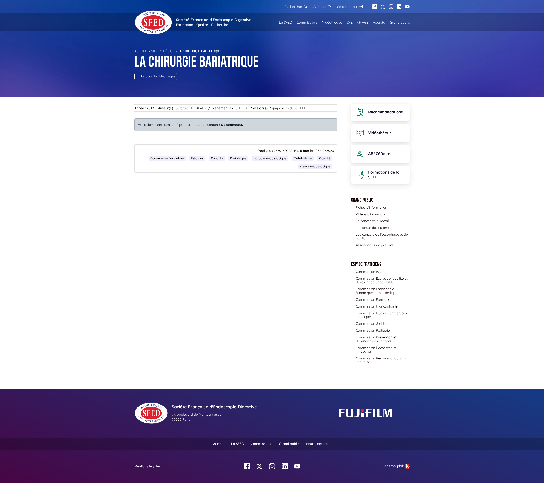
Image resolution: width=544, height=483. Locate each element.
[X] (383, 6)
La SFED (285, 22)
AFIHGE (362, 22)
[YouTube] (407, 6)
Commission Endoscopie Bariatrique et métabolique (377, 291)
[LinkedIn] (399, 6)
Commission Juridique (373, 323)
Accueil (141, 51)
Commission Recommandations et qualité (381, 360)
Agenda (379, 22)
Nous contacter (318, 444)
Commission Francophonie (377, 306)
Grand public (400, 22)
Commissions (307, 22)
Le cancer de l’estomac (374, 227)
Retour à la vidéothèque (158, 76)
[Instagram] (391, 6)
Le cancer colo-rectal (372, 221)
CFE (350, 22)
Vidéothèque (332, 22)
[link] (397, 466)
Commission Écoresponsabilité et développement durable (382, 280)
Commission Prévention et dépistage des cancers (376, 339)
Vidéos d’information (372, 214)
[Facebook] (374, 6)
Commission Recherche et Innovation (376, 350)
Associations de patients (375, 245)
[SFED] (153, 22)
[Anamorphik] (397, 466)
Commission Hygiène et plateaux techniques (381, 315)
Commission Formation (167, 158)
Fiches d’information (371, 207)
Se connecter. (232, 125)
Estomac (197, 158)
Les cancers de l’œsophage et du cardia (382, 236)
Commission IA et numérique (378, 271)
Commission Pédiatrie (373, 330)
